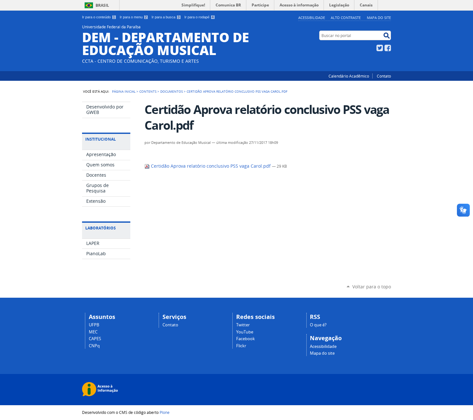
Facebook (388, 48)
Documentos (171, 91)
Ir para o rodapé (199, 17)
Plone (165, 412)
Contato (384, 76)
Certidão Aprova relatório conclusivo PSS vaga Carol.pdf (211, 166)
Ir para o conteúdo (98, 17)
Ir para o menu (133, 17)
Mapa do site (379, 17)
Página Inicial (123, 91)
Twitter (379, 48)
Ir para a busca (166, 17)
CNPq (94, 346)
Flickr (241, 346)
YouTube (244, 332)
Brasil (102, 5)
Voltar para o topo (371, 287)
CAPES (95, 338)
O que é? (318, 325)
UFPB (94, 325)
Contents (147, 91)
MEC (93, 332)
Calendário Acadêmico (349, 76)
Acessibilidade (311, 17)
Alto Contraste (346, 17)
